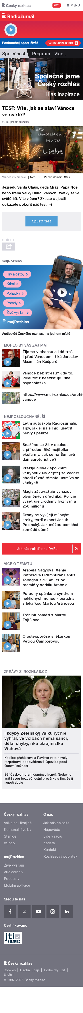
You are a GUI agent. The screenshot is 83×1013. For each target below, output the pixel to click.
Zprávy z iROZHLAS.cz (25, 672)
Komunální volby (17, 830)
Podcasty (11, 879)
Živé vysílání (16, 312)
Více (61, 53)
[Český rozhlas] (16, 5)
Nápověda (51, 830)
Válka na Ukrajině (18, 823)
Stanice (10, 836)
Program (41, 53)
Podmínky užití (55, 970)
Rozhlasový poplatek (60, 856)
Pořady (12, 303)
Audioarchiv (13, 872)
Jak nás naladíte (56, 823)
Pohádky (13, 293)
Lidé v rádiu (52, 836)
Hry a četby (15, 274)
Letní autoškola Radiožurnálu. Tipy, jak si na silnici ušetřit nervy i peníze (50, 428)
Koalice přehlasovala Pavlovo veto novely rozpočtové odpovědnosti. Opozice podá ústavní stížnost (35, 762)
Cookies (10, 970)
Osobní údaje (30, 970)
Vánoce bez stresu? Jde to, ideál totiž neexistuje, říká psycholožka (48, 378)
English (9, 974)
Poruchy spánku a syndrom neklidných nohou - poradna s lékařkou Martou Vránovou (48, 598)
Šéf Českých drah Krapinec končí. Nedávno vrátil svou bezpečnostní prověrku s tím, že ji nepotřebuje (38, 778)
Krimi (11, 284)
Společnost (13, 53)
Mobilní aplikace (17, 885)
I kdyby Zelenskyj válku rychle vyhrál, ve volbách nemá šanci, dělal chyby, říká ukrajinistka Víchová (36, 741)
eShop (9, 843)
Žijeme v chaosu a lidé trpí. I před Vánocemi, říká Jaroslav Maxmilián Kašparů (50, 356)
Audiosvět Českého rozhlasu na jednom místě (36, 333)
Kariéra (49, 843)
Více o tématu (18, 564)
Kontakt (49, 850)
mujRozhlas (12, 261)
